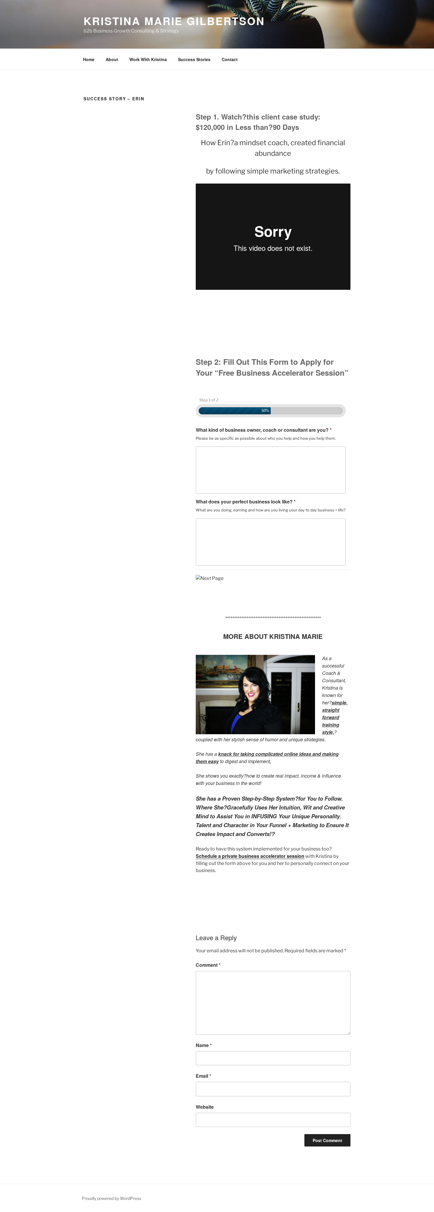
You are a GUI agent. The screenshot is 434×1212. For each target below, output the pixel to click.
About (112, 59)
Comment (208, 964)
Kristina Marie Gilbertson (174, 20)
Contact (230, 59)
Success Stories (194, 59)
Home (88, 59)
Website (205, 1106)
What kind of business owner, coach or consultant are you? (264, 430)
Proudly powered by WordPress (111, 1198)
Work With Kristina (148, 59)
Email (203, 1075)
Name (204, 1045)
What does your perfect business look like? (246, 502)
